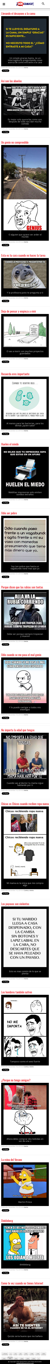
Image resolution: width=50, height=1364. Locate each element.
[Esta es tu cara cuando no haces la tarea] (25, 288)
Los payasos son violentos (15, 903)
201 (4, 1359)
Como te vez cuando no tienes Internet (22, 1283)
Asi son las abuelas (11, 81)
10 (15, 1354)
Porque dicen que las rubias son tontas (22, 587)
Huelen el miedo (10, 444)
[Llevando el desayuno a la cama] (25, 53)
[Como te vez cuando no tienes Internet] (25, 1331)
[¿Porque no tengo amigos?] (25, 1134)
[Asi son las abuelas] (25, 115)
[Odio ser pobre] (25, 562)
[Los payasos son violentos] (25, 967)
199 (38, 1354)
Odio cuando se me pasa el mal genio (21, 654)
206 (33, 1359)
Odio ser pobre (9, 513)
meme (26, 68)
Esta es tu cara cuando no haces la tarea (23, 255)
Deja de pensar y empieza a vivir (18, 311)
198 (32, 1354)
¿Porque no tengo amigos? (15, 1080)
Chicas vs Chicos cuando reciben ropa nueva (25, 803)
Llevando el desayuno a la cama (18, 13)
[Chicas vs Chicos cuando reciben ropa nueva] (25, 878)
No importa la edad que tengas (18, 730)
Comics (26, 890)
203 (16, 1359)
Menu (3, 4)
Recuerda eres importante (15, 374)
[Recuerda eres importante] (25, 419)
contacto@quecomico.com (25, 1363)
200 (43, 1354)
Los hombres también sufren (16, 992)
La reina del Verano (11, 1159)
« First (5, 1354)
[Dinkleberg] (25, 1260)
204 (22, 1359)
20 (20, 1354)
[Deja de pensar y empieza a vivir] (25, 346)
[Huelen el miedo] (25, 487)
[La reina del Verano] (25, 1197)
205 (28, 1359)
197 (26, 1354)
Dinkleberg (7, 1220)
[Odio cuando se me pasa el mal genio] (25, 703)
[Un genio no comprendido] (25, 230)
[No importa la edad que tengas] (25, 778)
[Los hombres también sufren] (25, 1057)
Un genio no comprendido (14, 142)
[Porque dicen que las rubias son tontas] (25, 629)
